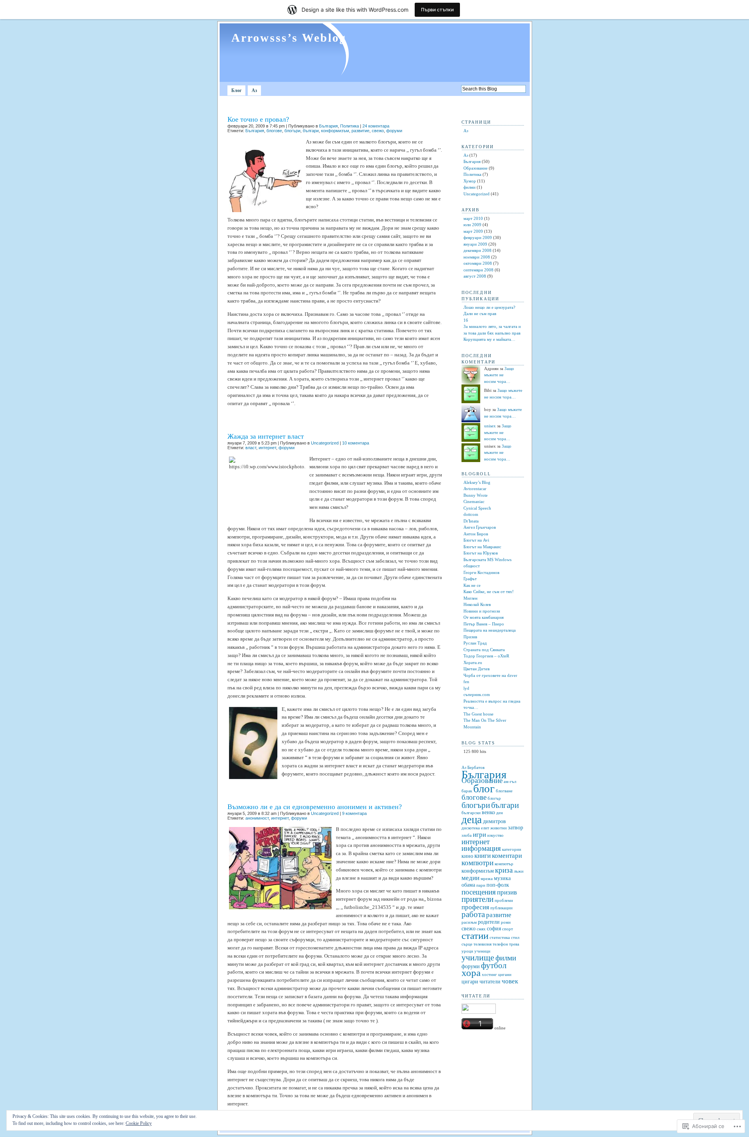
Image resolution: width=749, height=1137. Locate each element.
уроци (467, 951)
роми (506, 922)
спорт (507, 929)
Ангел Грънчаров (479, 527)
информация (481, 848)
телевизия (483, 944)
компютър (504, 864)
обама (468, 885)
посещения (478, 892)
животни (498, 828)
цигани (504, 974)
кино (467, 856)
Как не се (472, 585)
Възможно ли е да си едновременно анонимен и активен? (314, 807)
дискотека (470, 828)
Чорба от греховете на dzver (490, 675)
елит (485, 828)
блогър (494, 798)
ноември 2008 (476, 257)
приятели (477, 899)
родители (489, 922)
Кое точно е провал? (258, 119)
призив (507, 892)
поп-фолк (497, 885)
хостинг (489, 974)
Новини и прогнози (481, 611)
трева (514, 944)
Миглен (470, 598)
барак (466, 791)
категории (511, 849)
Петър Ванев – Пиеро (483, 624)
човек (510, 981)
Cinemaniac (474, 501)
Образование (475, 168)
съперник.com (476, 694)
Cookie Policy (139, 1123)
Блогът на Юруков (480, 553)
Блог (236, 90)
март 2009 (473, 231)
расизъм (469, 922)
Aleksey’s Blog (476, 482)
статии (474, 935)
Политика (349, 126)
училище (477, 957)
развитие (360, 130)
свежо (378, 130)
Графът (470, 578)
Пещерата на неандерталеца (489, 630)
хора (471, 972)
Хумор (469, 181)
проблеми (504, 900)
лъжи (519, 871)
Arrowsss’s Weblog (288, 37)
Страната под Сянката (484, 649)
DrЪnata (471, 521)
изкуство (495, 835)
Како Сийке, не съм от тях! (488, 591)
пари (480, 885)
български (471, 813)
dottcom (470, 514)
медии (470, 878)
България (328, 126)
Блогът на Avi (476, 540)
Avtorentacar (474, 488)
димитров (494, 821)
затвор (515, 828)
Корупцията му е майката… (489, 339)
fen (466, 681)
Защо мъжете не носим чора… (499, 375)
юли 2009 (472, 224)
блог (484, 788)
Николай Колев (477, 604)
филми (469, 187)
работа (473, 914)
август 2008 (474, 276)
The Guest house (478, 714)
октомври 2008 (477, 263)
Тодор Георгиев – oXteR (486, 656)
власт (250, 447)
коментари (507, 855)
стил (515, 937)
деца (471, 819)
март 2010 (473, 218)
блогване (504, 791)
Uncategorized (325, 443)
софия (494, 929)
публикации (501, 908)
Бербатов (476, 767)
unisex (490, 425)
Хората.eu (472, 662)
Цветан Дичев (476, 668)
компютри (477, 863)
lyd (466, 688)
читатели (490, 982)
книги (482, 855)
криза (504, 870)
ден (499, 813)
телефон (500, 944)
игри (479, 834)
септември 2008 (478, 269)
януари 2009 (475, 244)
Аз (254, 90)
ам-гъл (510, 781)
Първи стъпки (437, 9)
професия (475, 907)
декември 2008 (477, 250)
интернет (267, 447)
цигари (469, 982)
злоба (466, 835)
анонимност (257, 818)
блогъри (292, 130)
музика (502, 878)
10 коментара (355, 443)
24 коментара (375, 126)
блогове (274, 130)
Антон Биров (475, 533)
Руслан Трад (475, 643)
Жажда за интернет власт (265, 436)
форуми (394, 130)
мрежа (487, 879)
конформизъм (335, 130)
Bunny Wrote (475, 495)
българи (311, 130)
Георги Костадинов (481, 572)
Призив (470, 636)
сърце (466, 944)
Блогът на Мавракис (482, 546)
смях (481, 929)
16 (465, 320)
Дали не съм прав (479, 313)
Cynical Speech (477, 508)
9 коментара (354, 813)
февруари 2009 (477, 237)
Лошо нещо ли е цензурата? (489, 307)
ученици (482, 951)
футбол (493, 965)
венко (488, 812)
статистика (500, 937)
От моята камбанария (483, 617)
